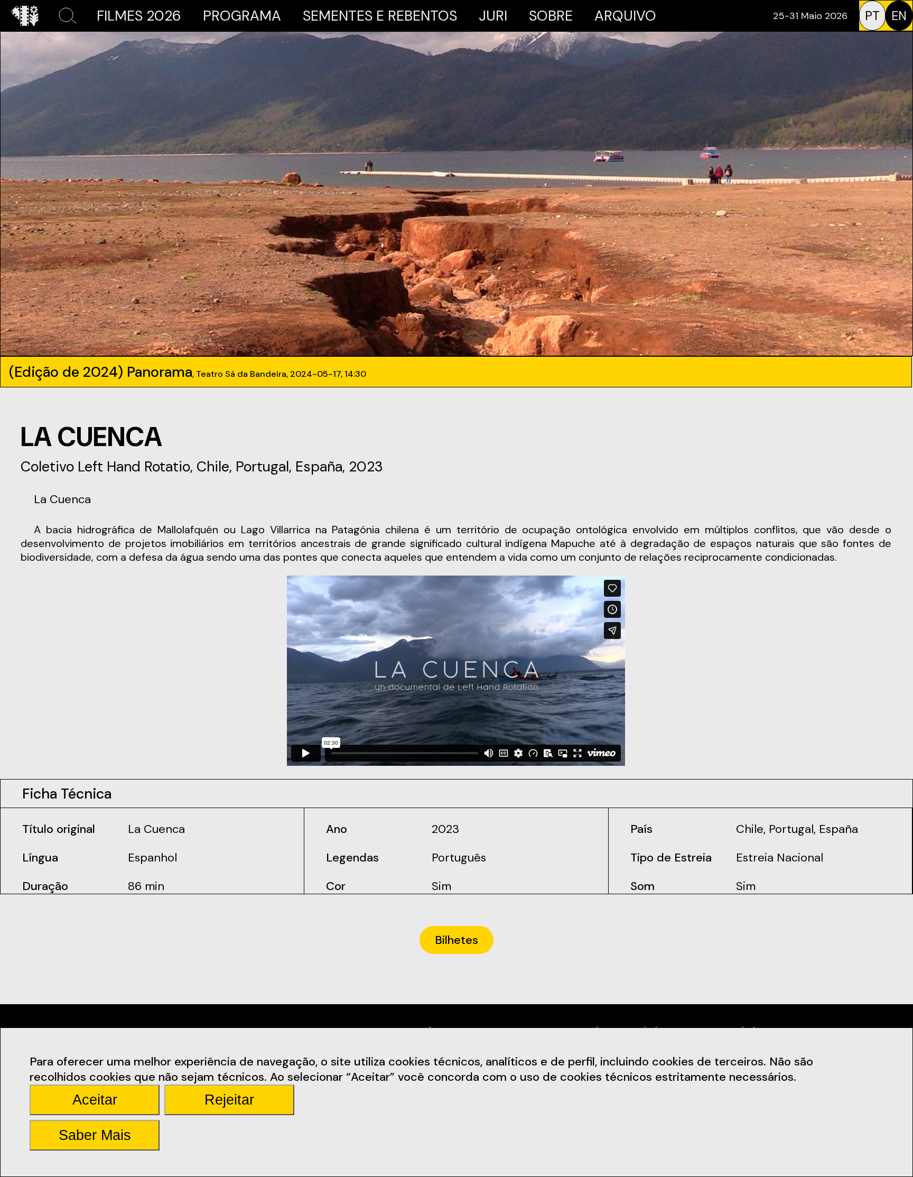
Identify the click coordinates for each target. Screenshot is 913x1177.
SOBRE (551, 15)
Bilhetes (456, 940)
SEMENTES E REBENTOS (380, 15)
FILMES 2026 (139, 15)
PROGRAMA (242, 15)
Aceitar (94, 1100)
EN (899, 16)
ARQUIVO (625, 15)
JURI (493, 15)
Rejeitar (229, 1100)
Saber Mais (95, 1135)
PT (872, 16)
